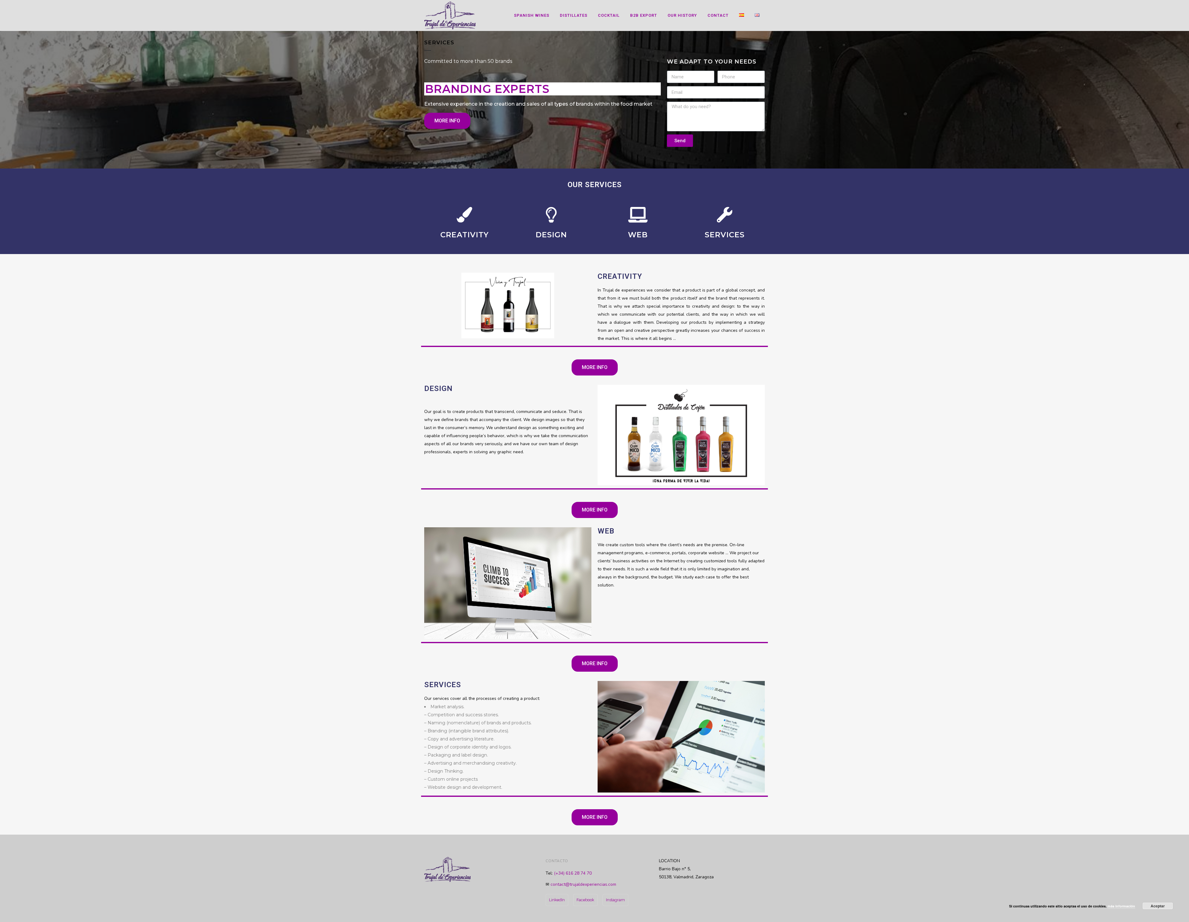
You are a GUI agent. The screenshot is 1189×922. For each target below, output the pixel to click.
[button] (447, 121)
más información (1121, 906)
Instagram (615, 900)
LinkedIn (557, 900)
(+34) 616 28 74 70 (573, 873)
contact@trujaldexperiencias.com (583, 884)
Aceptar (1158, 906)
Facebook (585, 900)
